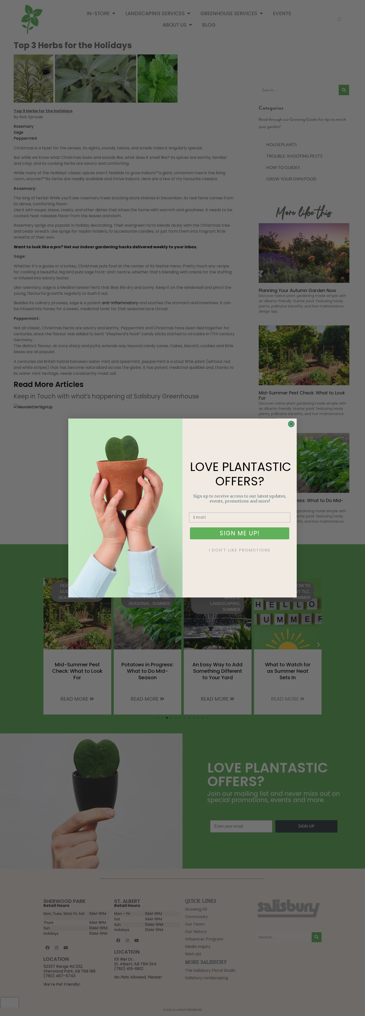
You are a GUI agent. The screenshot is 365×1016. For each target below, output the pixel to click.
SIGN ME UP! (240, 533)
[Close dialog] (291, 424)
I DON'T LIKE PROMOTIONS (239, 550)
